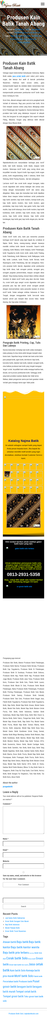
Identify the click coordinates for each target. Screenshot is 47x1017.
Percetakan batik (17, 39)
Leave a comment (23, 42)
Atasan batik (9, 942)
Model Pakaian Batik (12, 928)
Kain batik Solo (36, 36)
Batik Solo (31, 953)
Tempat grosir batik (13, 996)
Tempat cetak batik (26, 991)
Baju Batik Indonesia (12, 925)
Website (6, 861)
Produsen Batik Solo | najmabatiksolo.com (23, 1014)
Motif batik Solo (23, 976)
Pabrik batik (38, 976)
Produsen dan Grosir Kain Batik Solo (27, 33)
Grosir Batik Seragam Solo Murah (17, 921)
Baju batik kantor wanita (25, 947)
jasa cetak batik (19, 76)
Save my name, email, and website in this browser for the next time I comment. (22, 877)
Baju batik (22, 942)
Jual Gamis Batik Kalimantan (15, 918)
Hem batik (27, 36)
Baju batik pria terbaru (16, 952)
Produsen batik (25, 981)
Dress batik (31, 959)
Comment (7, 804)
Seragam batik (24, 986)
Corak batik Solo (17, 958)
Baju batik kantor (16, 36)
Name (6, 839)
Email (5, 850)
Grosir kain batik (15, 965)
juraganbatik (36, 29)
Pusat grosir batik (30, 39)
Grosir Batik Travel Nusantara (15, 931)
